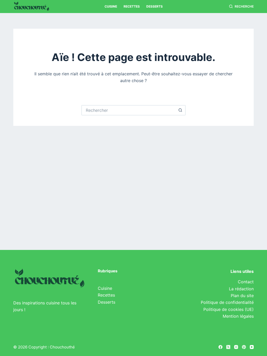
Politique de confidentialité (227, 302)
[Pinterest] (244, 347)
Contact (246, 281)
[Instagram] (236, 347)
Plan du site (242, 295)
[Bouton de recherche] (180, 110)
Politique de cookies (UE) (228, 309)
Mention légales (238, 316)
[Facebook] (220, 347)
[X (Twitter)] (228, 347)
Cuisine (111, 6)
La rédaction (241, 288)
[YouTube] (252, 347)
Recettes (132, 6)
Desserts (154, 6)
